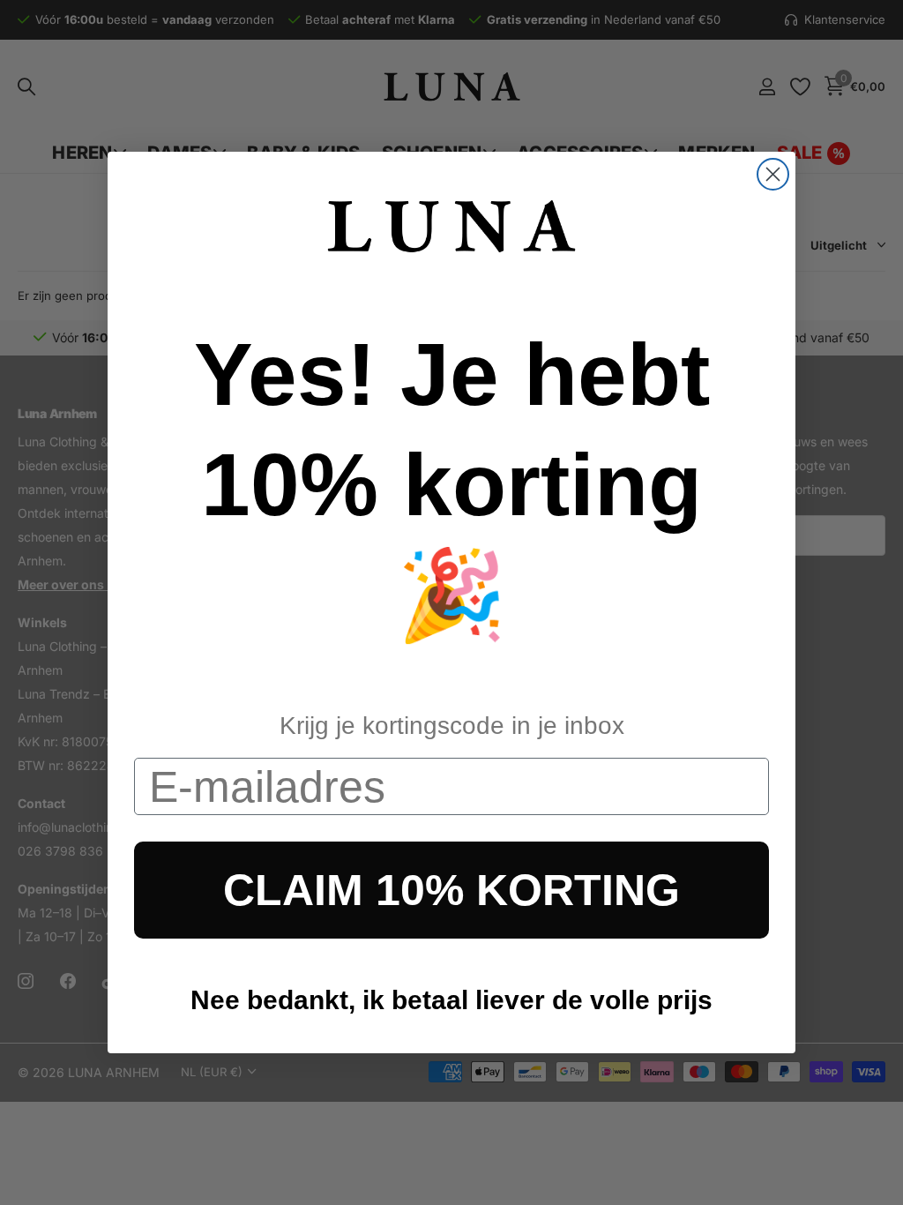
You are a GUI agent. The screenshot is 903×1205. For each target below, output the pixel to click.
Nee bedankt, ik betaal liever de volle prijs (451, 999)
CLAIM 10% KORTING (451, 890)
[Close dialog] (772, 174)
